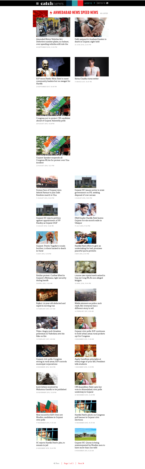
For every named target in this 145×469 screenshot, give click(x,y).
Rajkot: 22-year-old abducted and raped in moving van (50, 304)
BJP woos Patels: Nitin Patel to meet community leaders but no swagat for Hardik (53, 81)
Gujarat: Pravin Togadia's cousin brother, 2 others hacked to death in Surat (51, 248)
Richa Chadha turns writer (87, 79)
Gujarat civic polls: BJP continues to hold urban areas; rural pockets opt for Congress (90, 333)
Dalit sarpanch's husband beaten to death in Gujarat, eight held (90, 40)
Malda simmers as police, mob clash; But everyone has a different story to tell (88, 306)
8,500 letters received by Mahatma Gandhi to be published (51, 388)
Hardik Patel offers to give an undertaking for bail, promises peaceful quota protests (88, 248)
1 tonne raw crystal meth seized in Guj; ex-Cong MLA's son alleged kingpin (90, 278)
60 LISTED (104, 13)
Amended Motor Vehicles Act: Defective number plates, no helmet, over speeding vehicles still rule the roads (52, 43)
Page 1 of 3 (68, 463)
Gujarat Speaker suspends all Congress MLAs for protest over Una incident (52, 160)
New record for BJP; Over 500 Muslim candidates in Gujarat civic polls (49, 417)
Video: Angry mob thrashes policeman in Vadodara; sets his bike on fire (50, 333)
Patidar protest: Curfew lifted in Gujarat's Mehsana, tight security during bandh (51, 278)
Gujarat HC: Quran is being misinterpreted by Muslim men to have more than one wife (90, 445)
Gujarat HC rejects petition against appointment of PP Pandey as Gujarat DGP (48, 220)
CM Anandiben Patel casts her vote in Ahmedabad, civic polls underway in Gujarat (88, 389)
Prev (57, 463)
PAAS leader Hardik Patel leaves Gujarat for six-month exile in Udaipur (89, 220)
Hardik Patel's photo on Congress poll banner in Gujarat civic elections (90, 417)
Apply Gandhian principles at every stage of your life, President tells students (90, 361)
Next (80, 463)
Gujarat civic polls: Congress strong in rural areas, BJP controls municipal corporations (51, 361)
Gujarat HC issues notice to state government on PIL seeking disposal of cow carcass (89, 192)
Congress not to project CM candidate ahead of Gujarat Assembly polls (53, 119)
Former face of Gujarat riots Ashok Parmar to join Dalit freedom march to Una (48, 192)
